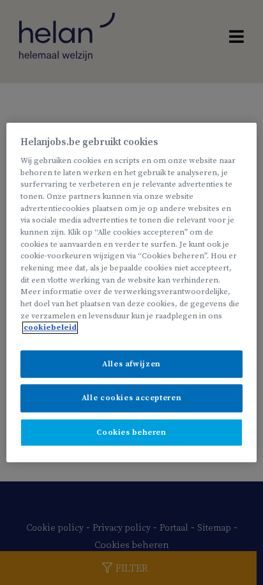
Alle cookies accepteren (131, 398)
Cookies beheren (131, 432)
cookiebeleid (50, 327)
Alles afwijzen (131, 364)
